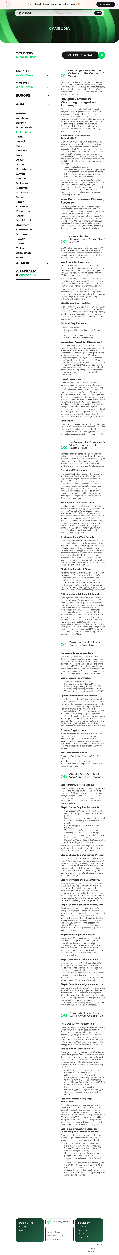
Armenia (21, 113)
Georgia (21, 141)
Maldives (22, 187)
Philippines (23, 211)
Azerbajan (22, 118)
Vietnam (21, 257)
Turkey (20, 248)
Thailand (21, 243)
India (19, 146)
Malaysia (22, 183)
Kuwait (20, 173)
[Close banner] (117, 4)
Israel (19, 155)
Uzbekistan (23, 252)
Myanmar (22, 192)
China (20, 136)
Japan (20, 160)
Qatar (20, 215)
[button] (71, 13)
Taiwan (20, 239)
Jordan (20, 164)
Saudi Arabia (24, 220)
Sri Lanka (22, 234)
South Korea (24, 229)
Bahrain (21, 122)
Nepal (20, 197)
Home (50, 13)
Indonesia (22, 150)
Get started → (106, 4)
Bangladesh (24, 127)
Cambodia (25, 132)
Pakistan (22, 206)
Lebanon (21, 178)
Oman (20, 201)
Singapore (22, 225)
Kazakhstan (24, 169)
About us (59, 13)
